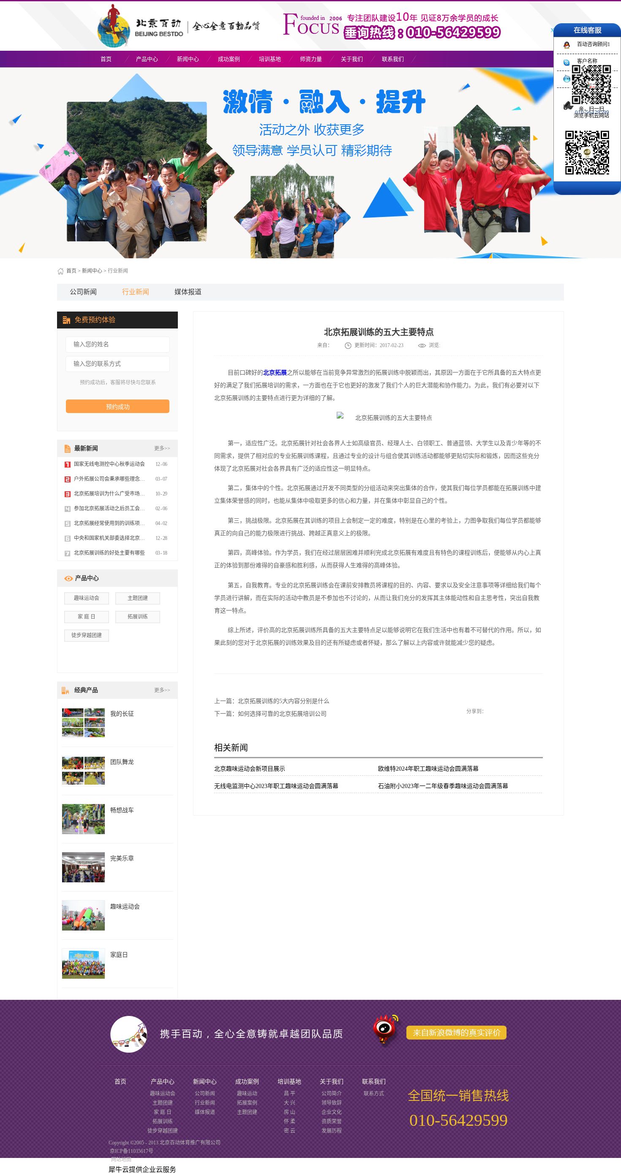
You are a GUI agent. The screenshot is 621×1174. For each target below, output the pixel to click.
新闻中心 (92, 271)
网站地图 (120, 1160)
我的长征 (122, 714)
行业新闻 (118, 271)
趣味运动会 (86, 598)
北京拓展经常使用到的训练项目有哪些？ (119, 523)
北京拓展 (275, 372)
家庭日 (119, 955)
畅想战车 (122, 810)
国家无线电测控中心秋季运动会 (109, 464)
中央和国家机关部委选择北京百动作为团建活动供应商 (135, 538)
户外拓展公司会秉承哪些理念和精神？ (117, 479)
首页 (106, 59)
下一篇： (270, 714)
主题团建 (138, 598)
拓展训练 (138, 617)
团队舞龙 (122, 762)
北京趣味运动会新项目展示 (249, 769)
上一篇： (272, 701)
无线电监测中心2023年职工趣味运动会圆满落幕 (276, 786)
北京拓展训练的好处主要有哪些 (109, 553)
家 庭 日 (86, 617)
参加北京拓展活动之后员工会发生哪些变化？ (124, 509)
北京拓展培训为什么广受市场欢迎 (112, 494)
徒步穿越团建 (86, 635)
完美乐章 (122, 858)
